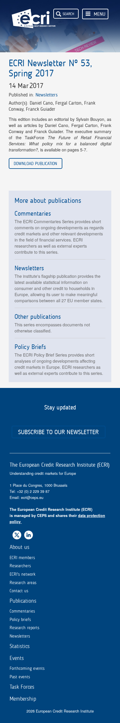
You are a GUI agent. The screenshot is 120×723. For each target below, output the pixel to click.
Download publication (35, 163)
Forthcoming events (27, 668)
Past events (20, 676)
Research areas (23, 582)
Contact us (19, 590)
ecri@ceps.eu (32, 497)
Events (17, 658)
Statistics (20, 646)
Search (68, 13)
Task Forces (22, 686)
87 (47, 491)
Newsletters (47, 95)
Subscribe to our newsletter (58, 432)
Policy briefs (20, 619)
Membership (23, 698)
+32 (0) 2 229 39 (31, 491)
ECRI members (22, 557)
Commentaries (22, 611)
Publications (23, 600)
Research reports (24, 627)
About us (19, 547)
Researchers (20, 565)
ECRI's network (23, 574)
